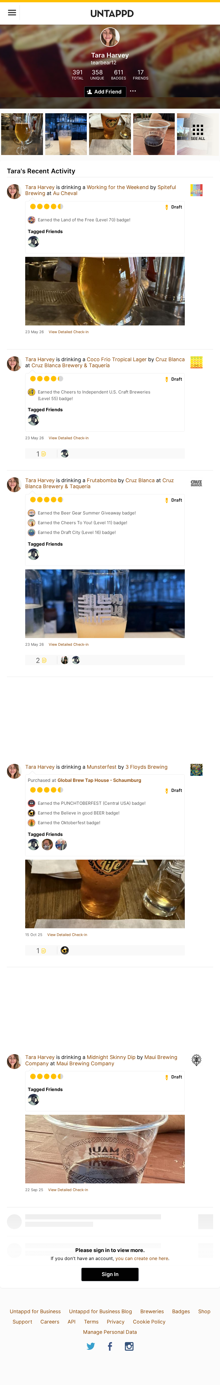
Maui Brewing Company (85, 1063)
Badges (181, 1311)
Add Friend (107, 92)
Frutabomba (102, 480)
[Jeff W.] (65, 660)
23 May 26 (34, 332)
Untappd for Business (35, 1311)
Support (22, 1322)
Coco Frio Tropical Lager (117, 359)
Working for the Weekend (118, 187)
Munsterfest (102, 767)
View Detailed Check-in (69, 332)
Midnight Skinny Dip (111, 1057)
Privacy (116, 1322)
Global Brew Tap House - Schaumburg (99, 780)
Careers (49, 1322)
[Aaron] (65, 454)
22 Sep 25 (34, 1190)
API (72, 1322)
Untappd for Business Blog (100, 1311)
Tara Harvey (40, 187)
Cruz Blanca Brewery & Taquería (71, 365)
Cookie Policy (149, 1322)
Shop (204, 1311)
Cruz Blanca (170, 359)
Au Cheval (65, 193)
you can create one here (141, 1258)
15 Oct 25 (33, 935)
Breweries (152, 1311)
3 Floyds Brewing (146, 767)
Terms (91, 1322)
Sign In (110, 1274)
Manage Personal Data (110, 1332)
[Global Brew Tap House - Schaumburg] (65, 950)
